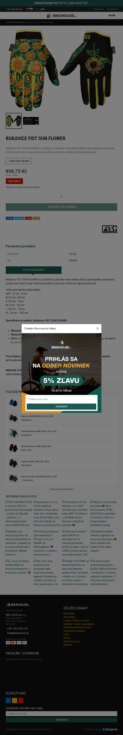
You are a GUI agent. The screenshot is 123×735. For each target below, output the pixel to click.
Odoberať (61, 406)
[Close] (97, 328)
